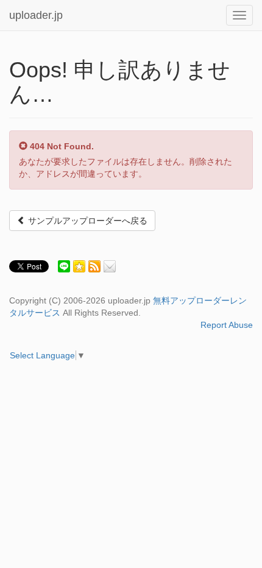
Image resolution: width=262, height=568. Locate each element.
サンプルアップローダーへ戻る (86, 220)
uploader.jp (36, 15)
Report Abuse (226, 325)
